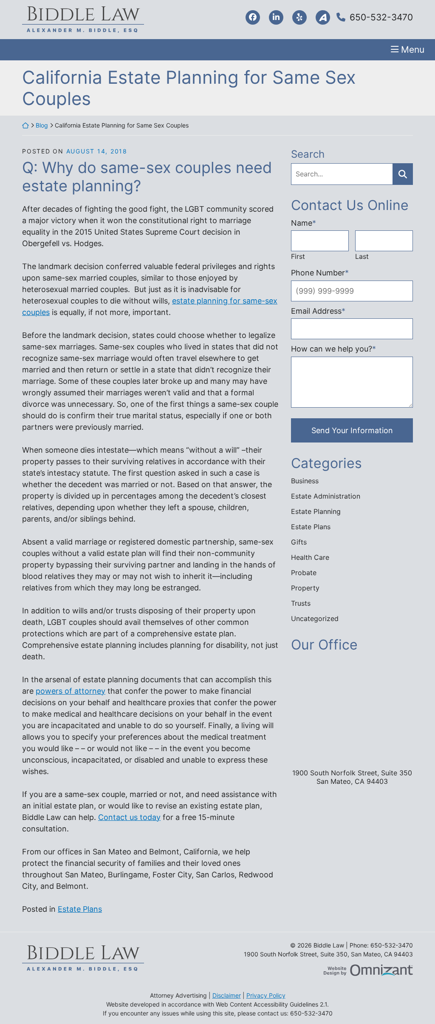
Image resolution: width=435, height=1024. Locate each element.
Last (362, 256)
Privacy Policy (265, 995)
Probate (303, 572)
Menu (412, 49)
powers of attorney (70, 690)
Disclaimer (226, 995)
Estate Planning (316, 511)
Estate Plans (80, 909)
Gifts (299, 542)
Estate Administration (325, 496)
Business (305, 481)
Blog (42, 125)
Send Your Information (352, 430)
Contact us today (129, 817)
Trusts (301, 603)
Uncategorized (315, 618)
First (298, 256)
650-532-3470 (381, 17)
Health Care (310, 557)
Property (305, 588)
